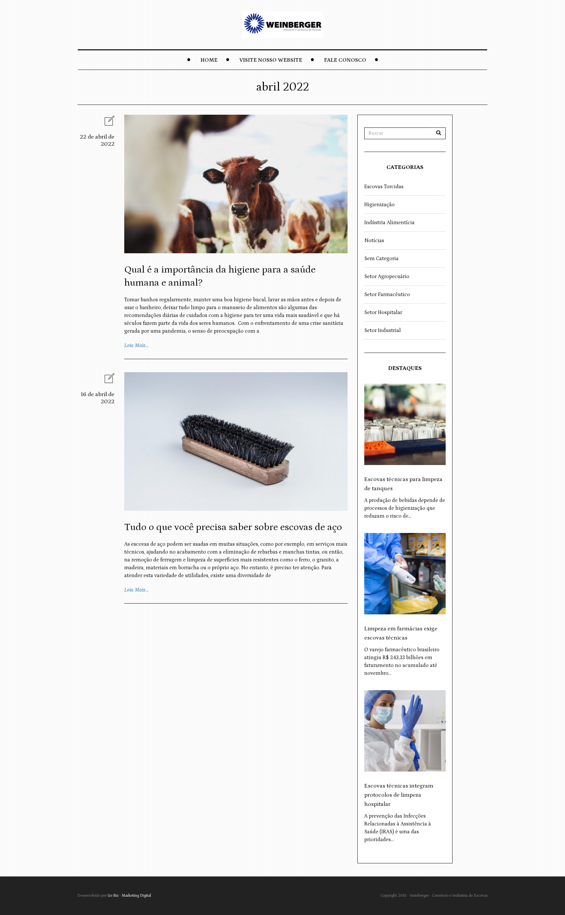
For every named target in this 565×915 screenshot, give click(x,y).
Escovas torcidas (383, 187)
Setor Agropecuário (386, 276)
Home (208, 60)
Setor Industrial (382, 330)
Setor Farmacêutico (387, 294)
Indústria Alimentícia (389, 222)
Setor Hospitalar (383, 312)
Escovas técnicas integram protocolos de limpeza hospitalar (398, 795)
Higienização (379, 205)
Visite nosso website (270, 60)
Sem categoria (381, 258)
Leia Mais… (136, 345)
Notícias (374, 240)
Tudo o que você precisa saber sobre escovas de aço (233, 527)
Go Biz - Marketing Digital (129, 895)
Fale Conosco (345, 60)
